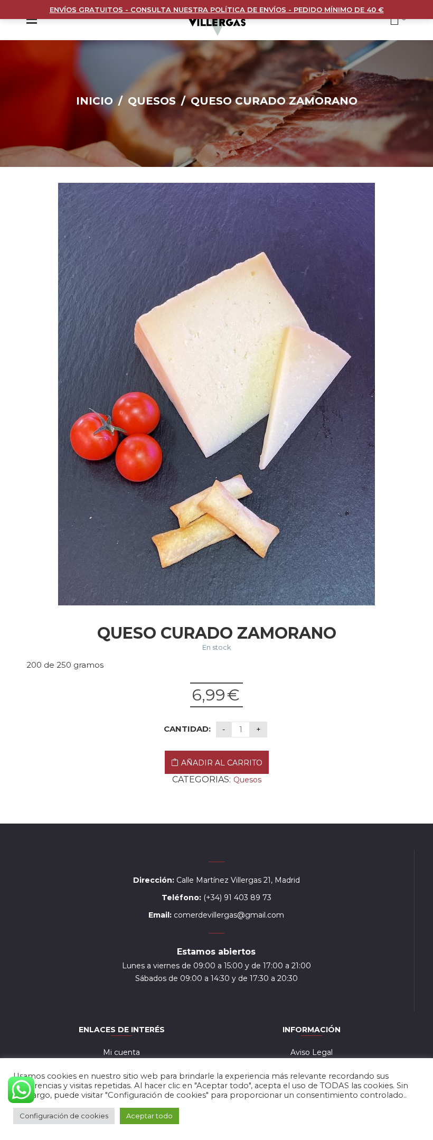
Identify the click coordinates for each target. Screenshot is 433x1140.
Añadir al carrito (221, 763)
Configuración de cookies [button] (64, 1115)
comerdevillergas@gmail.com (229, 915)
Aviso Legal (311, 1052)
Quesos (152, 101)
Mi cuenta (121, 1052)
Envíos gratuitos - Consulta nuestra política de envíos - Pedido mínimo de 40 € (217, 9)
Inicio (94, 101)
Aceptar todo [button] (149, 1115)
